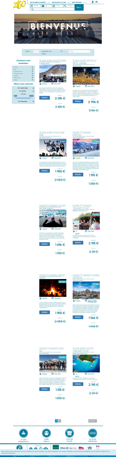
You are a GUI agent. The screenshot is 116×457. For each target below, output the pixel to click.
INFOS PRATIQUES (77, 2)
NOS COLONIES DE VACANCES (38, 2)
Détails (44, 98)
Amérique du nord (18, 73)
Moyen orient (17, 77)
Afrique (15, 80)
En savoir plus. (11, 453)
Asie (15, 69)
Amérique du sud (18, 71)
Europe (15, 67)
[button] (79, 7)
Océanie (16, 75)
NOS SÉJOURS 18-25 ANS (59, 2)
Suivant (92, 421)
